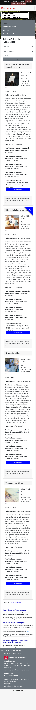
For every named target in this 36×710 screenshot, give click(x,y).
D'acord (28, 1)
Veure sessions (18, 189)
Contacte (5, 650)
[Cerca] (18, 59)
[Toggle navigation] (32, 8)
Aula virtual (16, 650)
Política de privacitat (18, 4)
